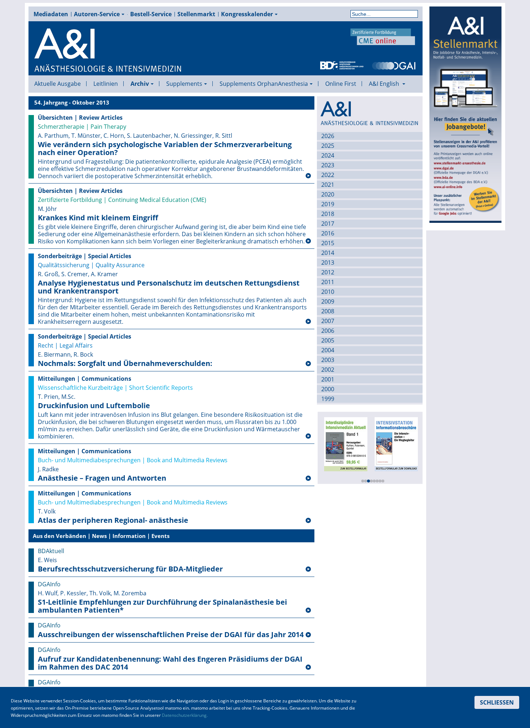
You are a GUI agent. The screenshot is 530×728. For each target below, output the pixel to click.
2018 (327, 214)
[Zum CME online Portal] (382, 36)
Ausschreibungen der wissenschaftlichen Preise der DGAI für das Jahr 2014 (171, 635)
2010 (327, 291)
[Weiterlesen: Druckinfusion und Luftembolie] (308, 436)
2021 (327, 184)
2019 (327, 204)
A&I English (385, 83)
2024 (327, 155)
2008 (327, 311)
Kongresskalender (247, 14)
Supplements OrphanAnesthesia (264, 83)
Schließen (497, 702)
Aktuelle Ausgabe (57, 83)
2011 (327, 282)
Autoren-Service (97, 14)
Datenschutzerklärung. (185, 715)
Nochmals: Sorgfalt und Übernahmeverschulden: (125, 363)
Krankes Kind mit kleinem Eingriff (98, 218)
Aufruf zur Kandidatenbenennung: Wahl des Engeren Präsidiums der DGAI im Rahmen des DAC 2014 (170, 663)
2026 (327, 136)
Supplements (184, 83)
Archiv (140, 83)
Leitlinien (105, 83)
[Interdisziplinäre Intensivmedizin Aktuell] (345, 443)
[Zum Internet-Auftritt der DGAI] (393, 65)
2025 (327, 145)
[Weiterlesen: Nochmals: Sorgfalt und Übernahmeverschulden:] (308, 363)
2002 (327, 369)
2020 (327, 194)
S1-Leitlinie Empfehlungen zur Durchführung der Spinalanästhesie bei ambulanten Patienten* (162, 606)
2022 (327, 175)
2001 (327, 379)
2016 (327, 233)
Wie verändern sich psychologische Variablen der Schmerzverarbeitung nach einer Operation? (165, 148)
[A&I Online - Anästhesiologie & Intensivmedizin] (108, 50)
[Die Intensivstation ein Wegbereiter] (396, 443)
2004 (327, 350)
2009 (327, 301)
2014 (327, 253)
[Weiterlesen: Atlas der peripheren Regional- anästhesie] (308, 520)
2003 (327, 360)
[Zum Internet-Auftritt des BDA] (341, 65)
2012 (327, 272)
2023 (327, 165)
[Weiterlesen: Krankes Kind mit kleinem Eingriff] (308, 241)
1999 (327, 399)
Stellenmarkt (196, 14)
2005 (327, 340)
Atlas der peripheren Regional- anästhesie (113, 520)
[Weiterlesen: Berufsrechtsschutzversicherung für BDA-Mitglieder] (308, 569)
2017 (327, 223)
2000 (327, 389)
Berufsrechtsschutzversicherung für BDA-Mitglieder (130, 569)
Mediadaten (51, 14)
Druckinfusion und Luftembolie (94, 406)
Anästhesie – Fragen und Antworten (102, 478)
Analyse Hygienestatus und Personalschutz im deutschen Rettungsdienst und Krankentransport (169, 287)
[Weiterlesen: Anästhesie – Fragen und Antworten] (308, 478)
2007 (327, 321)
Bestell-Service (151, 14)
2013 (327, 262)
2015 (327, 243)
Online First (340, 83)
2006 (327, 330)
